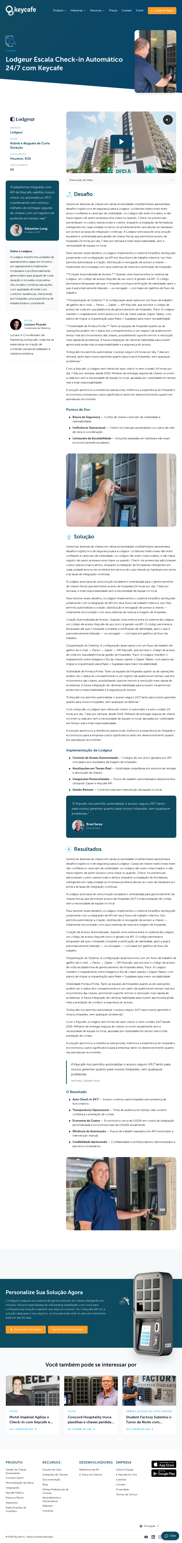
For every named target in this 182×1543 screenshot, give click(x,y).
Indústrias (77, 10)
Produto (58, 10)
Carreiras (121, 1479)
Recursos (96, 10)
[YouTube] (146, 1537)
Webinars (47, 1506)
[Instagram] (160, 1537)
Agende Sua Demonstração (67, 1329)
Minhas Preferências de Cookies (55, 1491)
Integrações (12, 1488)
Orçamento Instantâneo (28, 1329)
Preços (113, 10)
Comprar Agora (163, 10)
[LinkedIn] (153, 1537)
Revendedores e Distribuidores (51, 1500)
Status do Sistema (92, 1474)
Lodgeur (16, 132)
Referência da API (89, 1470)
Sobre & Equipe (124, 1470)
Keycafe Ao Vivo (128, 1474)
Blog (45, 1484)
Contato (127, 10)
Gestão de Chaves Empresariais (16, 1472)
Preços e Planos (15, 1498)
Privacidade (122, 1489)
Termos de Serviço (126, 1494)
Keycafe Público (15, 1493)
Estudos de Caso (51, 1470)
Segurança (12, 1502)
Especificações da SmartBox (16, 1509)
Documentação (51, 1479)
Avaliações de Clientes (55, 1474)
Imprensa (47, 1511)
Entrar (140, 10)
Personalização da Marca (20, 1483)
